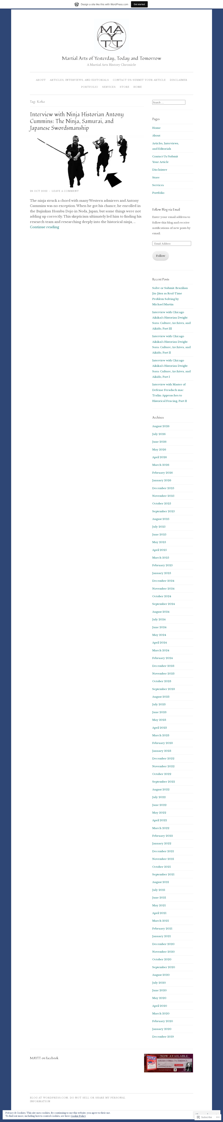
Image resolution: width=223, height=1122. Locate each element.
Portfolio (89, 87)
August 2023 (161, 696)
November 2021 (163, 859)
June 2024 (159, 627)
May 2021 (159, 905)
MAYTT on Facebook (44, 1058)
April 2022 (159, 820)
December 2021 (163, 851)
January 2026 (161, 480)
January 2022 (161, 843)
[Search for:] (168, 102)
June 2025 (159, 534)
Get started (139, 4)
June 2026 (159, 441)
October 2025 (161, 503)
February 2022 (162, 835)
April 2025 (159, 550)
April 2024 (159, 642)
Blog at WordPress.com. (49, 1097)
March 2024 (160, 650)
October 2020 (161, 959)
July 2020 (159, 982)
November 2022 (163, 766)
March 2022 (160, 828)
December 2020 (163, 944)
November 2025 (163, 495)
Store (124, 87)
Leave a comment (65, 191)
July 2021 (158, 890)
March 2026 (160, 464)
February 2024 (162, 658)
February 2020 (162, 1021)
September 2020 (163, 967)
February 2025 (162, 565)
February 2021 (162, 928)
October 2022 (161, 774)
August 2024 (160, 611)
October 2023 (161, 681)
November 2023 (163, 673)
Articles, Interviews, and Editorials (79, 80)
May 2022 (159, 812)
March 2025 (160, 557)
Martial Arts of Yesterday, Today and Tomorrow (111, 58)
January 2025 (161, 573)
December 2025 (163, 488)
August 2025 (160, 519)
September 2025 (163, 511)
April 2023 (159, 727)
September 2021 (163, 874)
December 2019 (163, 1036)
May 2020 (159, 998)
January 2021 (161, 936)
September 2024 (163, 604)
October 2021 (161, 866)
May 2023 (159, 719)
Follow (160, 255)
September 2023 (163, 689)
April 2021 (159, 913)
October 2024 (161, 596)
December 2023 (163, 666)
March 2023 (160, 735)
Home (137, 87)
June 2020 (159, 990)
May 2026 (159, 449)
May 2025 (159, 542)
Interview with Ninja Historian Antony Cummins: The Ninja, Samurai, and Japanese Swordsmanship (77, 121)
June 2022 (159, 805)
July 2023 (159, 704)
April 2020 (159, 1005)
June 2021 (159, 897)
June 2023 (159, 712)
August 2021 (160, 882)
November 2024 (163, 588)
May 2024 (159, 635)
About (41, 80)
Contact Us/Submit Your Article (139, 80)
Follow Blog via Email (166, 209)
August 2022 (161, 789)
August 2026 (161, 426)
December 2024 (163, 580)
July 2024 (159, 619)
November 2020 (163, 951)
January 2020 (161, 1029)
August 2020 (161, 974)
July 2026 (159, 434)
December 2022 (163, 758)
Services (109, 87)
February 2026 (162, 472)
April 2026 (159, 457)
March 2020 (161, 1013)
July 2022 (159, 797)
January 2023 (161, 750)
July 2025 (159, 526)
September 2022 (163, 781)
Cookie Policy (78, 1116)
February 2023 (162, 743)
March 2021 (160, 920)
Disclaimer (178, 80)
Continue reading (44, 227)
